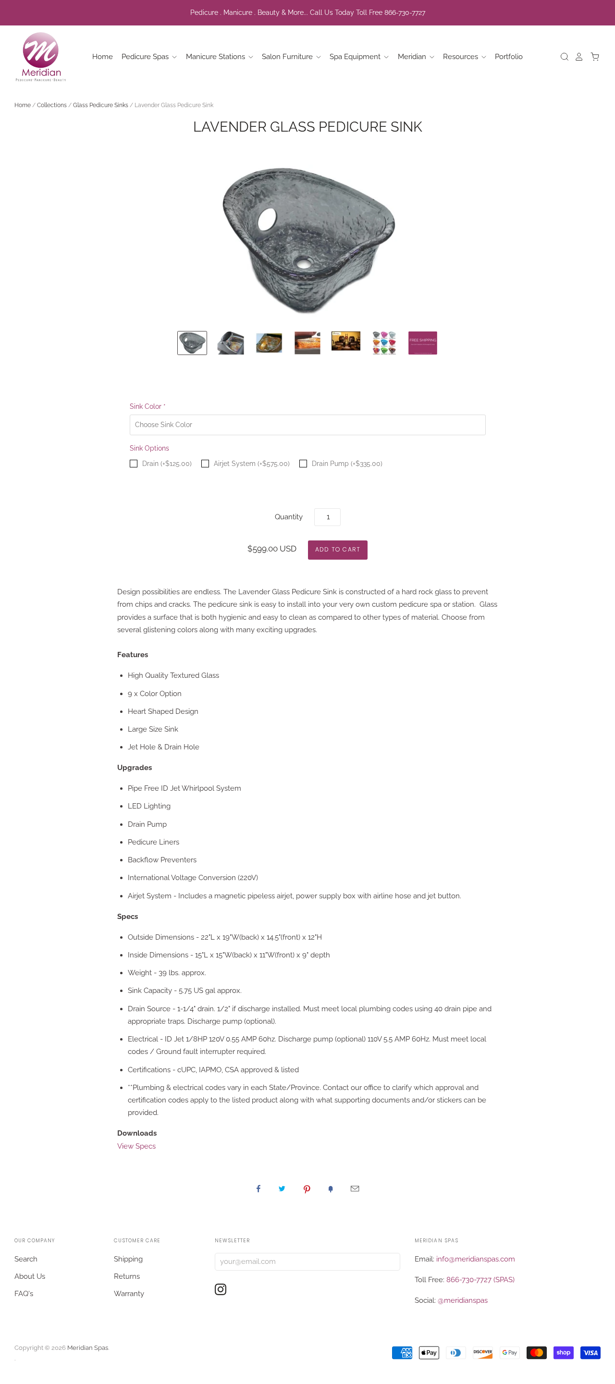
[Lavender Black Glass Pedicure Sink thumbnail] (192, 343)
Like (258, 1188)
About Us (29, 1276)
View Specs (136, 1146)
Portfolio (509, 56)
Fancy (330, 1188)
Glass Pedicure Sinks (100, 105)
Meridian (413, 56)
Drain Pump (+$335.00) (347, 463)
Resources (461, 56)
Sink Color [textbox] (148, 406)
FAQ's (23, 1293)
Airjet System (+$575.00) (252, 463)
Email (355, 1188)
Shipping (128, 1259)
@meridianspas (463, 1300)
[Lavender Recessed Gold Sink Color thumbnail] (307, 343)
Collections (52, 105)
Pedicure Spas (146, 56)
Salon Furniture (288, 56)
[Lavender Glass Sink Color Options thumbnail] (384, 343)
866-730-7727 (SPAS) (480, 1279)
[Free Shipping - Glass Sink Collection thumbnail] (422, 343)
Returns (127, 1276)
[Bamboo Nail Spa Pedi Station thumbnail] (346, 343)
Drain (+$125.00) (167, 463)
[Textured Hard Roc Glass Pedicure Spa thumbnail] (269, 343)
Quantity (289, 517)
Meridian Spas (87, 1347)
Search (25, 1259)
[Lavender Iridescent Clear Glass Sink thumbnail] (230, 343)
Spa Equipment (356, 56)
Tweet (282, 1188)
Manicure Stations (216, 56)
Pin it (307, 1188)
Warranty (129, 1293)
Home (102, 56)
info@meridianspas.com (475, 1259)
